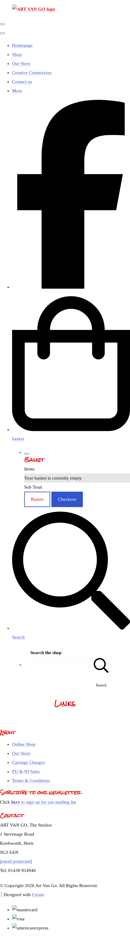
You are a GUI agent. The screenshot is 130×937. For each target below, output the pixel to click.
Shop (17, 54)
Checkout (67, 499)
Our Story (21, 63)
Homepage (22, 45)
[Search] (101, 664)
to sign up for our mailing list (43, 802)
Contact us (22, 81)
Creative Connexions (32, 72)
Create (38, 894)
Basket (37, 499)
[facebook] (71, 287)
